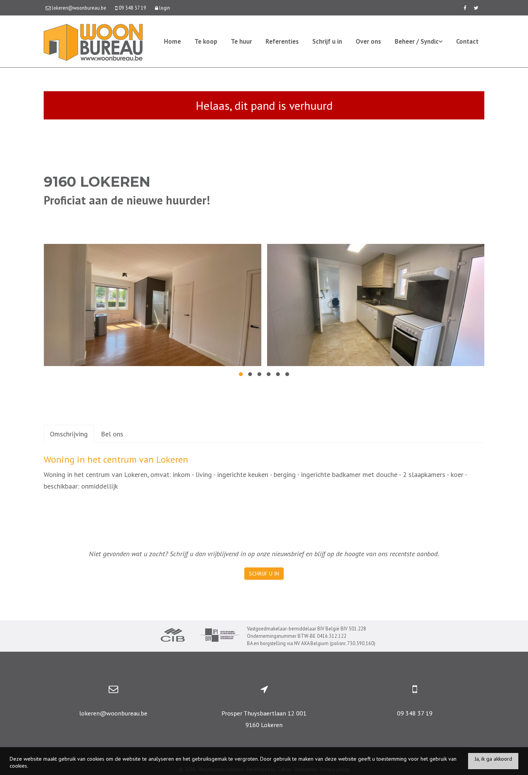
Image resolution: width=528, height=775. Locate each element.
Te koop (205, 41)
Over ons (368, 41)
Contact (467, 41)
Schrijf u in (327, 41)
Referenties (282, 41)
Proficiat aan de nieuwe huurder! (127, 200)
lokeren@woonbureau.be (113, 713)
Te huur (241, 41)
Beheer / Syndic (417, 41)
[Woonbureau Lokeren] (93, 41)
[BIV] (219, 636)
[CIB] (172, 635)
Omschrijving (69, 433)
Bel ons (112, 433)
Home (172, 41)
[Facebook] (465, 8)
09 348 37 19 (415, 713)
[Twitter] (476, 8)
